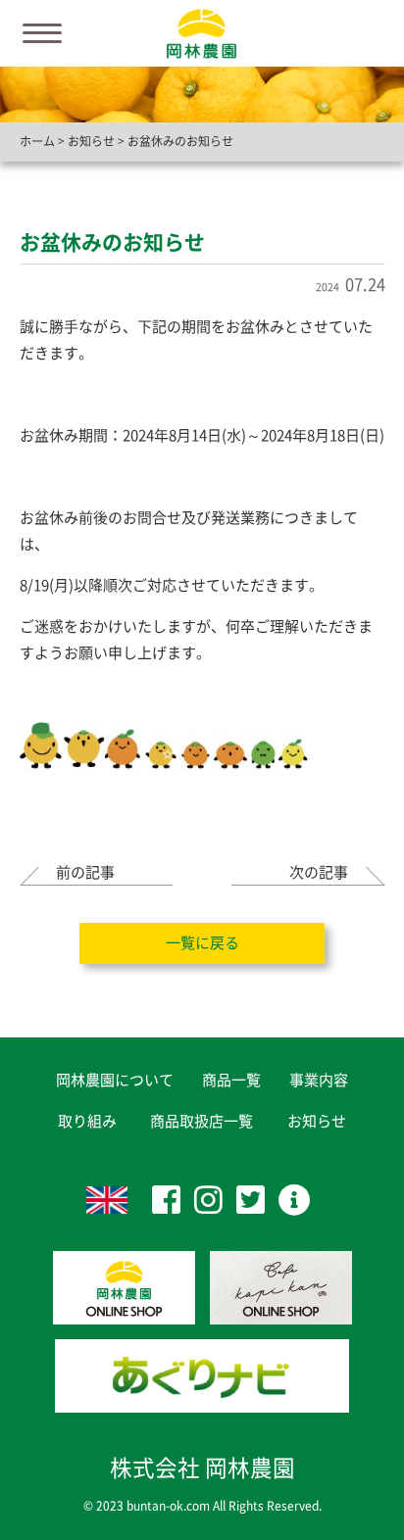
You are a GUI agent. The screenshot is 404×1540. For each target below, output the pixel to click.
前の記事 (85, 872)
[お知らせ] (294, 1199)
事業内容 (318, 1080)
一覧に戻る (202, 943)
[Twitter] (250, 1199)
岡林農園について (115, 1080)
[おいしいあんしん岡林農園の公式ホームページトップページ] (201, 31)
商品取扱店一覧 (201, 1121)
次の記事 (318, 872)
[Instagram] (208, 1199)
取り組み (87, 1121)
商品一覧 (231, 1080)
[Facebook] (166, 1199)
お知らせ (316, 1121)
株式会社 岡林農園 (202, 1468)
